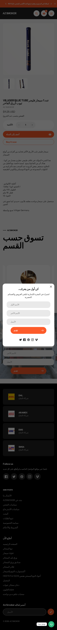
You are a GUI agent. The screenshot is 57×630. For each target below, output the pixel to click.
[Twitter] (20, 339)
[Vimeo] (36, 339)
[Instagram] (32, 339)
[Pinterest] (28, 339)
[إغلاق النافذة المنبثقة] (51, 286)
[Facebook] (24, 339)
